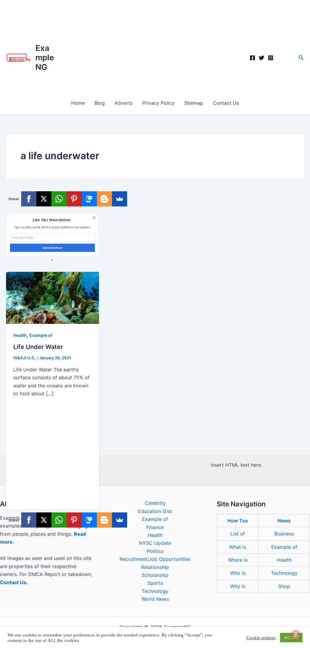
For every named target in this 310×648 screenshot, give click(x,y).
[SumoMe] (119, 198)
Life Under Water (38, 346)
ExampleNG (44, 57)
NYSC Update (155, 543)
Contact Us (226, 103)
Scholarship (155, 575)
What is (237, 547)
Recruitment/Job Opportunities (155, 559)
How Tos (237, 521)
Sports (155, 583)
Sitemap (193, 103)
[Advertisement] (155, 45)
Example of (40, 335)
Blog (99, 103)
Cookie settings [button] (260, 637)
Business (284, 534)
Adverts (123, 103)
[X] (43, 198)
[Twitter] (261, 58)
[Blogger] (104, 198)
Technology (155, 591)
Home (78, 103)
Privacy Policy (158, 103)
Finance (155, 527)
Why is (237, 586)
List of (237, 534)
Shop (284, 586)
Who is (238, 573)
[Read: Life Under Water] (52, 297)
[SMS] (89, 198)
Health (20, 335)
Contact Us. (14, 582)
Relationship (155, 567)
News (284, 521)
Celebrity (155, 503)
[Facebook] (252, 58)
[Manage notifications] (296, 635)
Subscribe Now (52, 248)
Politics (155, 551)
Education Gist (155, 511)
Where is (238, 560)
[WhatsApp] (59, 198)
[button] (301, 57)
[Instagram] (270, 58)
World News (155, 599)
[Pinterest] (74, 198)
